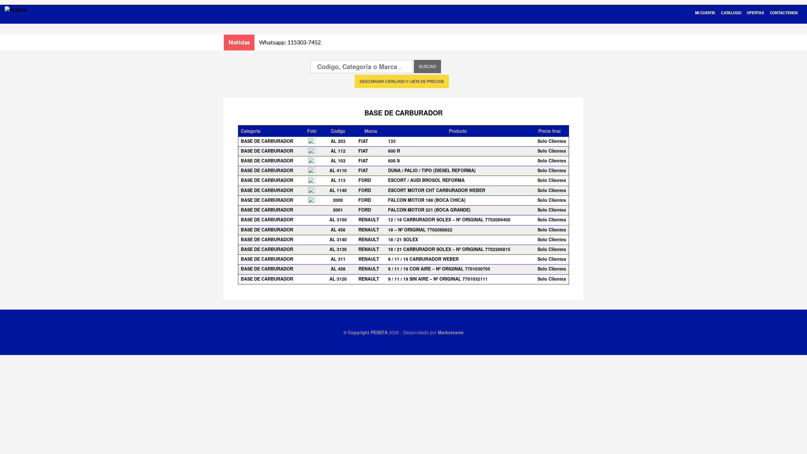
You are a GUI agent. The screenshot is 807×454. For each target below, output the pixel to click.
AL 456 (338, 229)
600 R (394, 151)
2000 (338, 200)
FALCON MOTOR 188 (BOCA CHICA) (427, 200)
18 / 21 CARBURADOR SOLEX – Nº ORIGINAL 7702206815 (449, 249)
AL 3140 (338, 239)
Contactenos (784, 12)
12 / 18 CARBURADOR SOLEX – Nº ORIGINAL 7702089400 (449, 219)
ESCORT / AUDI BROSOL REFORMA (426, 180)
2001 (338, 210)
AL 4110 (338, 170)
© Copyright (357, 332)
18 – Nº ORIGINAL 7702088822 (420, 229)
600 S (394, 160)
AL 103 (338, 160)
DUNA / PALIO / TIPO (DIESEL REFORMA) (432, 170)
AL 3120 (338, 279)
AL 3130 (338, 249)
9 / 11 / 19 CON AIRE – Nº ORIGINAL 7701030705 (439, 268)
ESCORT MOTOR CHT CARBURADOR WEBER (436, 190)
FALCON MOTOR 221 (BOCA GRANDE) (429, 210)
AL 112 (338, 151)
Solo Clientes (551, 141)
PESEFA (379, 332)
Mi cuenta (705, 12)
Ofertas (755, 12)
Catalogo (731, 12)
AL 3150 (338, 219)
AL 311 (338, 259)
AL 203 (338, 141)
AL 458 (338, 268)
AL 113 (338, 180)
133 (392, 141)
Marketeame (451, 332)
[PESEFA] (16, 18)
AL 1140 (338, 190)
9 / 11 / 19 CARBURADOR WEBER (423, 259)
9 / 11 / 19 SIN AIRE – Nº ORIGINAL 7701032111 (438, 279)
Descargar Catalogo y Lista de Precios (402, 81)
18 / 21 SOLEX (403, 239)
